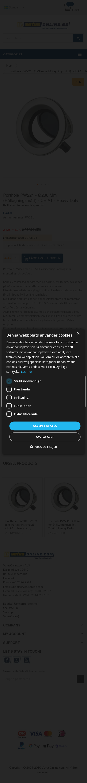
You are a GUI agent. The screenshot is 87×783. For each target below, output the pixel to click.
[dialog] (43, 391)
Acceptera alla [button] (45, 426)
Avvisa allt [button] (45, 437)
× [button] (78, 333)
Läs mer (26, 372)
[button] (43, 446)
